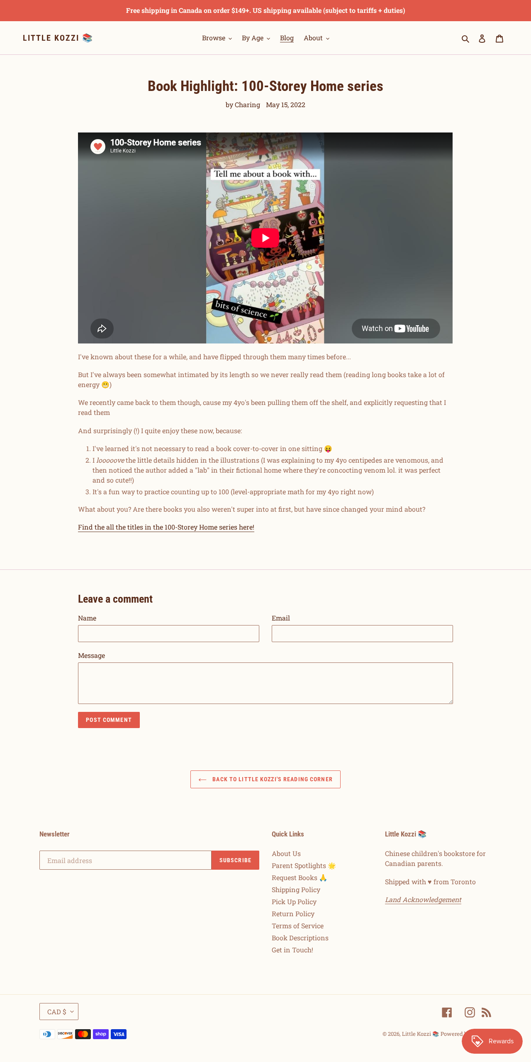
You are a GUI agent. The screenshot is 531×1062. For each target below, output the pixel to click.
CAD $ (56, 1011)
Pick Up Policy (294, 901)
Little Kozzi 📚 (58, 38)
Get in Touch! (292, 949)
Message (91, 655)
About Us (286, 853)
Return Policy (293, 913)
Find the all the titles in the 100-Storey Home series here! (166, 526)
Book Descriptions (300, 937)
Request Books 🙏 (299, 877)
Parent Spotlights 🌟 (304, 865)
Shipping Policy (296, 889)
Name (87, 617)
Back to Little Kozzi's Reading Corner (272, 779)
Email (281, 617)
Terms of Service (298, 925)
